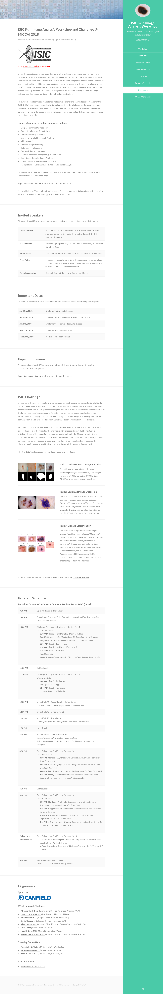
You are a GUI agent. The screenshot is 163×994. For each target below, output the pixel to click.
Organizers (143, 90)
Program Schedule (143, 83)
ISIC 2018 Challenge (30, 452)
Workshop (142, 49)
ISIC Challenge (29, 397)
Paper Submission (142, 69)
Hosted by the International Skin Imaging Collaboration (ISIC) (47, 39)
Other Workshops (143, 97)
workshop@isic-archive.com (33, 966)
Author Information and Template (56, 183)
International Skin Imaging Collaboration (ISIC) (37, 416)
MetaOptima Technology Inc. (51, 684)
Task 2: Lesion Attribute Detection (78, 491)
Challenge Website (81, 577)
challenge (44, 176)
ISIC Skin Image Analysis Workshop (142, 24)
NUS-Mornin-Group (64, 637)
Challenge (143, 76)
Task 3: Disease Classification (75, 525)
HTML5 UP (82, 985)
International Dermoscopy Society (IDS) (67, 431)
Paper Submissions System (29, 183)
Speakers (143, 56)
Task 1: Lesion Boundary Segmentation (80, 464)
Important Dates (143, 62)
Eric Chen (60, 650)
